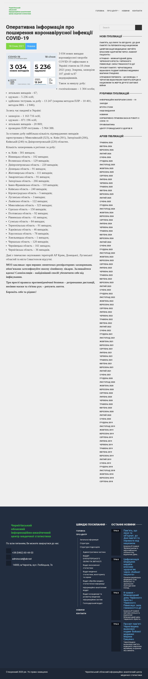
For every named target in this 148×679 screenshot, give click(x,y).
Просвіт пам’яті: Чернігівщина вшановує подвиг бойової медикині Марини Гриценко (119, 70)
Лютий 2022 (105, 327)
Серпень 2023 (106, 264)
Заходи (104, 103)
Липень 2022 (106, 312)
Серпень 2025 (106, 176)
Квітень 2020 (106, 408)
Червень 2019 (106, 445)
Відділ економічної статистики (91, 566)
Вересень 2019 (107, 434)
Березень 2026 (106, 150)
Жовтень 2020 (106, 386)
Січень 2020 (105, 419)
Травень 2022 (106, 319)
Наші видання (107, 111)
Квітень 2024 (106, 235)
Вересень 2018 (107, 478)
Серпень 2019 (106, 437)
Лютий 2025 (105, 198)
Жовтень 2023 (106, 257)
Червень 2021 (106, 356)
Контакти (137, 11)
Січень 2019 (105, 463)
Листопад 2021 (107, 338)
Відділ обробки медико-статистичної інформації (93, 582)
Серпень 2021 (106, 349)
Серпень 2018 (106, 481)
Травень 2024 (106, 231)
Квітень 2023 (106, 279)
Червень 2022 (106, 316)
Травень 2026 (106, 142)
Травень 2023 (106, 275)
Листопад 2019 (107, 426)
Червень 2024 (106, 227)
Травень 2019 (106, 448)
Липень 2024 (106, 223)
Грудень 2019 (106, 422)
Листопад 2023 (107, 253)
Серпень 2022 (106, 308)
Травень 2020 (106, 404)
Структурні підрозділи (90, 547)
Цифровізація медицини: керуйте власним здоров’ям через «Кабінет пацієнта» (118, 52)
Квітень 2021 (106, 363)
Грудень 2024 (106, 205)
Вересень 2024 (107, 216)
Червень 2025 (106, 183)
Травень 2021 (106, 360)
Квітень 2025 (106, 190)
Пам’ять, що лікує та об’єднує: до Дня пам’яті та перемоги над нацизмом (120, 44)
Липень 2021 (106, 352)
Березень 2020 (106, 411)
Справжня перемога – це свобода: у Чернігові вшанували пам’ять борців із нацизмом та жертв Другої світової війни (120, 81)
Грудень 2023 (106, 249)
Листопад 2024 (107, 209)
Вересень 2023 (107, 260)
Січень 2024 (105, 246)
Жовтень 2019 (106, 430)
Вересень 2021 (107, 345)
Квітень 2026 (106, 146)
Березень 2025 (106, 194)
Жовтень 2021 (106, 341)
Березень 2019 (106, 456)
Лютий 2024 (105, 242)
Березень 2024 (106, 238)
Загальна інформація (89, 540)
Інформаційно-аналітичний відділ (94, 588)
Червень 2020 (106, 400)
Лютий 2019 (105, 459)
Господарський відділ (92, 603)
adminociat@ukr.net (22, 559)
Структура (84, 543)
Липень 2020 (106, 397)
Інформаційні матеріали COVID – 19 (118, 100)
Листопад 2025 (107, 165)
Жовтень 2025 (106, 168)
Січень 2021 (105, 375)
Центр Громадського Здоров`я (116, 128)
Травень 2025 (106, 187)
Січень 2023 (105, 290)
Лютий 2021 (105, 371)
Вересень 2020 (107, 389)
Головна (100, 11)
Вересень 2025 (107, 172)
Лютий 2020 (105, 415)
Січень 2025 (105, 201)
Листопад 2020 (107, 382)
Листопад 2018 (107, 470)
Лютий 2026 (105, 154)
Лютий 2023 (105, 286)
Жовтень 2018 (106, 474)
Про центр (112, 11)
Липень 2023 (106, 268)
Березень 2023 (106, 282)
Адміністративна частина (94, 552)
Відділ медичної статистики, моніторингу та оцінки (94, 574)
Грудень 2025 (106, 161)
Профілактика (107, 125)
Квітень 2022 (106, 323)
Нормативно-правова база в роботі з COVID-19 (119, 119)
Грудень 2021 (106, 334)
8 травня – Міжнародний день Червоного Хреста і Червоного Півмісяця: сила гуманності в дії (117, 61)
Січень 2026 (105, 157)
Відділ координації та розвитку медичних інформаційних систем (92, 597)
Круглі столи (106, 107)
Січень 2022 (105, 330)
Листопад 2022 (107, 297)
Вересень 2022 (107, 305)
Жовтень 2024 (106, 213)
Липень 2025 (106, 179)
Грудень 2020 (106, 378)
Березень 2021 (106, 367)
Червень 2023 (106, 271)
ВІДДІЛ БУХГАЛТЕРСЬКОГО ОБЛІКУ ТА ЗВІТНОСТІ (92, 559)
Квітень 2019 (106, 452)
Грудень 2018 (106, 467)
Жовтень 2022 (106, 301)
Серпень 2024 (106, 220)
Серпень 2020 (106, 393)
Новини (126, 11)
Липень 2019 (106, 441)
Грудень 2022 (106, 294)
